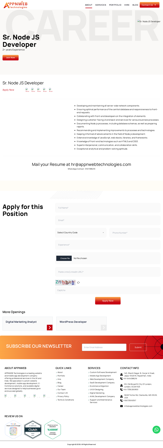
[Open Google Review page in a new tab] (13, 429)
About (88, 5)
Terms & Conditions (66, 400)
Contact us (147, 5)
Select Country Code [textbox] (67, 232)
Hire (127, 5)
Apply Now (8, 89)
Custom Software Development (103, 372)
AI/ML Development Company (102, 396)
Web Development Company (102, 379)
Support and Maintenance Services (101, 401)
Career (60, 386)
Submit (138, 347)
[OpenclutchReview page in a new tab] (32, 429)
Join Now (10, 57)
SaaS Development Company (102, 382)
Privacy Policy (63, 396)
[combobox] (80, 232)
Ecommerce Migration (99, 386)
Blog (135, 5)
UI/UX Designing (96, 389)
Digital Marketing (97, 393)
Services (100, 5)
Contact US (63, 393)
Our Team (62, 389)
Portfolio (115, 5)
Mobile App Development (100, 375)
